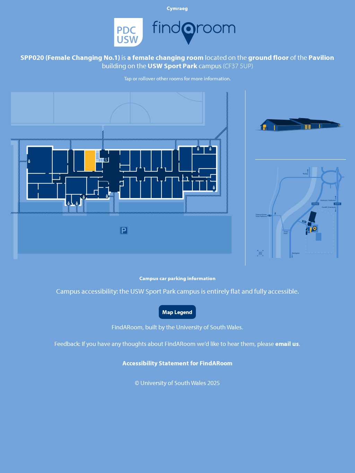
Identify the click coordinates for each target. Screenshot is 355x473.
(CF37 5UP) (238, 65)
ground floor (268, 57)
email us (287, 344)
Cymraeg (177, 8)
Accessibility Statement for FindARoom (177, 363)
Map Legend (177, 312)
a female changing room (165, 57)
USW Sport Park (172, 65)
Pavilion (321, 57)
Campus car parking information (177, 278)
